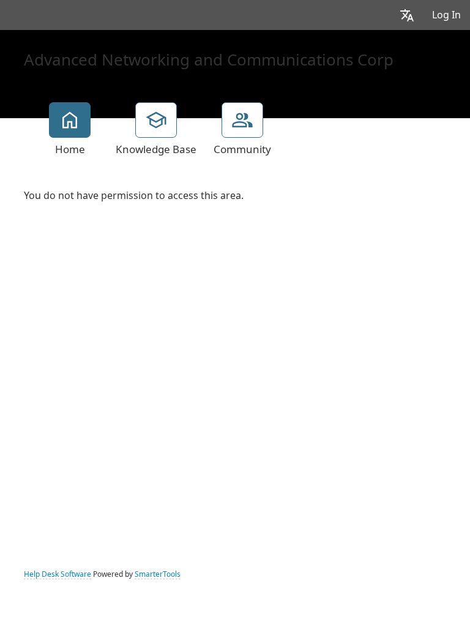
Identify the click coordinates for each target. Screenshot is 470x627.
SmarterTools (158, 574)
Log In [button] (446, 15)
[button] (407, 15)
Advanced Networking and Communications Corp (209, 60)
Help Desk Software (57, 574)
